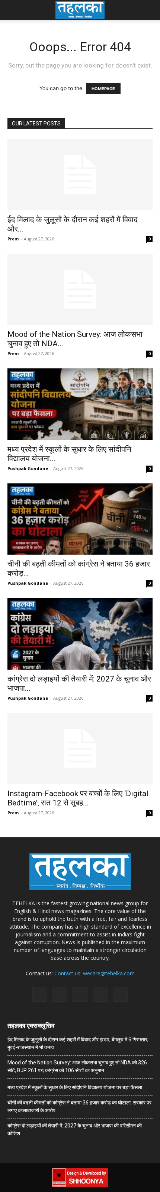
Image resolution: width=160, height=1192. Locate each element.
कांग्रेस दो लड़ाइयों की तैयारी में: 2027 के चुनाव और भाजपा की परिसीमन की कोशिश (74, 1129)
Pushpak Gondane (27, 468)
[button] (13, 10)
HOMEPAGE (103, 88)
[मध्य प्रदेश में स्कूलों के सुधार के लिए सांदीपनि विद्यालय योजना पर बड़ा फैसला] (80, 404)
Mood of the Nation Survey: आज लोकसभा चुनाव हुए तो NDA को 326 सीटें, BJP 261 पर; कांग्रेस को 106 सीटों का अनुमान (77, 1066)
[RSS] (80, 994)
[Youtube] (120, 994)
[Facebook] (39, 994)
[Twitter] (100, 994)
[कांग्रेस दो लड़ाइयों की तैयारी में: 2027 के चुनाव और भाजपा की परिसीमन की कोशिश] (80, 634)
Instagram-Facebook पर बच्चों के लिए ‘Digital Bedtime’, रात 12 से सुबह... (77, 798)
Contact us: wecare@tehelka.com (94, 973)
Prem (13, 239)
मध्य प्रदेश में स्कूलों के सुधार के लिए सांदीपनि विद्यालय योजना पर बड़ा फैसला (74, 1087)
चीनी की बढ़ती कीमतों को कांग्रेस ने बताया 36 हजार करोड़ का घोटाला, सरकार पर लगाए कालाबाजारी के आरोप (79, 1106)
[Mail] (59, 994)
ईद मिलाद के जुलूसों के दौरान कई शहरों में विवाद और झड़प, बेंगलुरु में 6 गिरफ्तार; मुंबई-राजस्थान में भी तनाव (77, 1043)
